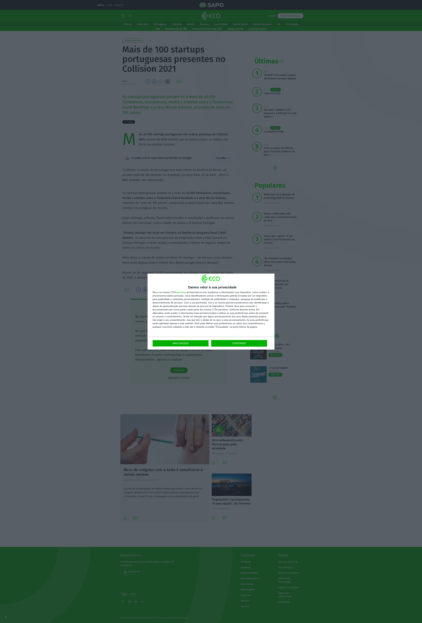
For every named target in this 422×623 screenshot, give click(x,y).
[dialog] (211, 312)
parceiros (181, 292)
